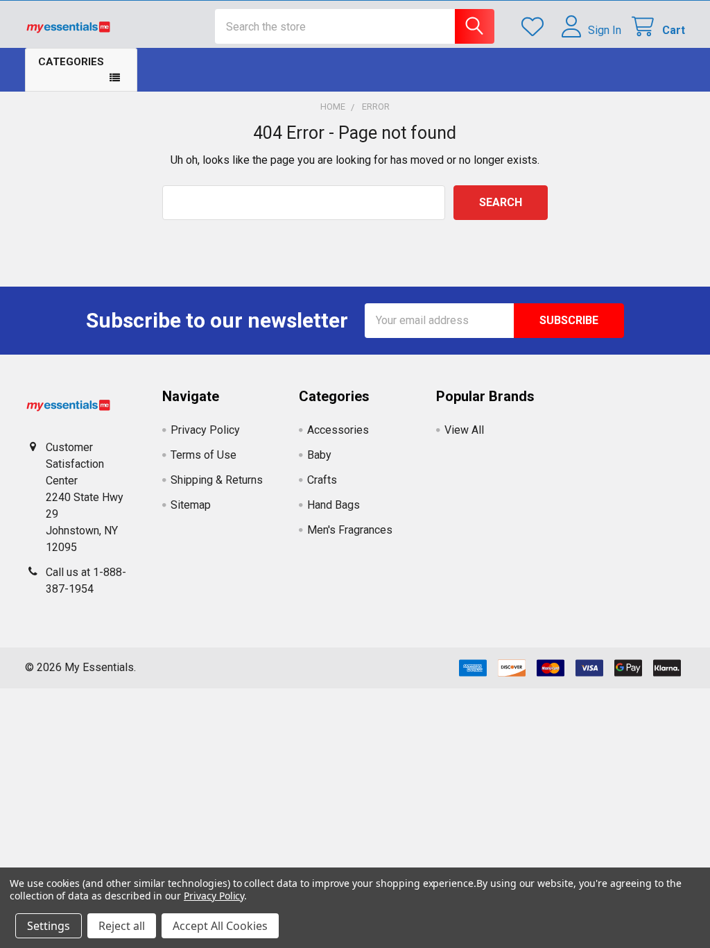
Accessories (338, 430)
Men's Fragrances (349, 529)
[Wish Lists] (535, 26)
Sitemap (191, 504)
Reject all (121, 925)
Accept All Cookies (220, 925)
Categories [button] (71, 62)
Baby (319, 455)
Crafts (322, 479)
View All (464, 430)
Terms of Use (203, 455)
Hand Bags (333, 504)
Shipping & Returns (217, 479)
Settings (48, 925)
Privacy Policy (205, 430)
